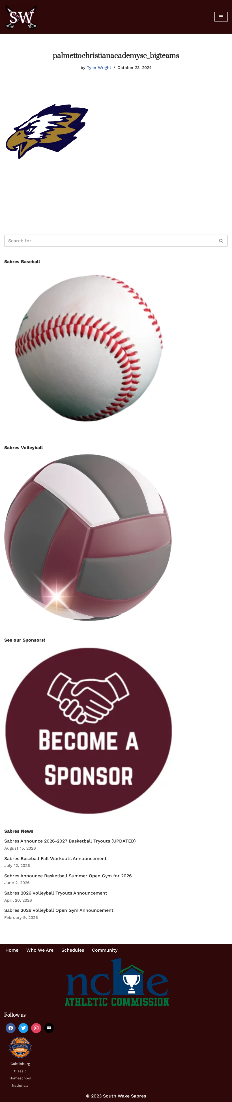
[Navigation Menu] (221, 16)
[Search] (221, 241)
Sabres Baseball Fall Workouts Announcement (55, 858)
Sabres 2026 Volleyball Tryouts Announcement (55, 893)
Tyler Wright (99, 67)
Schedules (72, 950)
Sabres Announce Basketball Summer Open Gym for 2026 (68, 875)
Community (104, 950)
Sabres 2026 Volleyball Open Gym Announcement (58, 910)
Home (11, 950)
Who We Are (39, 950)
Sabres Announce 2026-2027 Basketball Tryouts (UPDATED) (70, 841)
